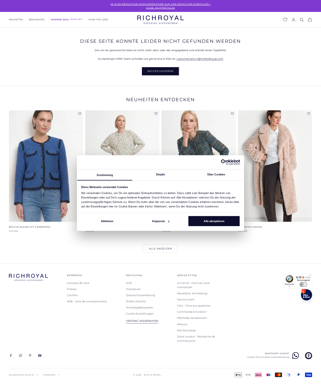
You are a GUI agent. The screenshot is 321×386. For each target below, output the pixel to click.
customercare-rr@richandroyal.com (199, 58)
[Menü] (310, 276)
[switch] (303, 284)
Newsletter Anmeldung (192, 293)
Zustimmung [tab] (105, 174)
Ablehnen (107, 221)
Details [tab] (160, 174)
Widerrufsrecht (136, 301)
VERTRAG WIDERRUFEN (142, 321)
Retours (182, 324)
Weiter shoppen (160, 71)
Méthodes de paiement (192, 318)
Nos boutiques (186, 330)
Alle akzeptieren (214, 221)
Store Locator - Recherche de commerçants (196, 338)
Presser (72, 289)
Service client (185, 299)
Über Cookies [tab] (216, 174)
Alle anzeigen (160, 248)
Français (49, 375)
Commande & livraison (191, 311)
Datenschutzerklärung (140, 295)
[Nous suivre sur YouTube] (40, 355)
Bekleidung (37, 19)
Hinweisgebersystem (139, 307)
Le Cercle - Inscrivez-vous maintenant (193, 285)
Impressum (133, 289)
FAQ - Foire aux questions (193, 305)
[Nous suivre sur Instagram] (20, 355)
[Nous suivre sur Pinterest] (30, 355)
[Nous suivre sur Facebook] (11, 355)
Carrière (72, 295)
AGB (129, 283)
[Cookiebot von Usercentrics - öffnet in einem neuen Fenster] (223, 162)
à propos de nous (78, 283)
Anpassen (158, 221)
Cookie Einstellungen (139, 313)
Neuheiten (16, 19)
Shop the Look (98, 19)
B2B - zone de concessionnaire (87, 301)
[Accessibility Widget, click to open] (308, 355)
